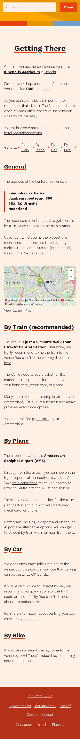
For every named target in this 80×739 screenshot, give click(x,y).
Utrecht (50, 72)
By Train (25, 147)
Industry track (45, 706)
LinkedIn (42, 725)
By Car (54, 147)
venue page (30, 619)
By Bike (67, 147)
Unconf (65, 706)
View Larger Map (17, 310)
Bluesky (58, 725)
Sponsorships (20, 706)
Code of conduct (40, 714)
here (46, 89)
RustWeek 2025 (40, 696)
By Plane (40, 147)
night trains (40, 419)
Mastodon (24, 725)
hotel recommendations (23, 133)
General (10, 147)
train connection (25, 483)
